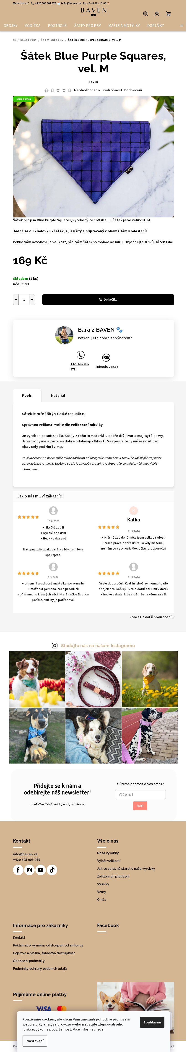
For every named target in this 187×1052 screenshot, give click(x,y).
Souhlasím (152, 1022)
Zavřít (52, 316)
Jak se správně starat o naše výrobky (126, 868)
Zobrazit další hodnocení (151, 617)
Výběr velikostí (108, 860)
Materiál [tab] (58, 395)
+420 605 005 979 (79, 367)
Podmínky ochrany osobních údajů (40, 968)
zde (100, 1029)
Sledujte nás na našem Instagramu (98, 645)
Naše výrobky (108, 853)
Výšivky (103, 884)
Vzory (101, 891)
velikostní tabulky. (87, 424)
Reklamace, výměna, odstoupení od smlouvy (48, 945)
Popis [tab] (27, 395)
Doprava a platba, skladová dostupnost (44, 953)
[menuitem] (10, 26)
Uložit (22, 316)
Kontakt (19, 937)
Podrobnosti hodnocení (122, 90)
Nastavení (34, 1041)
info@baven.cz (107, 366)
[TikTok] (52, 870)
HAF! (140, 806)
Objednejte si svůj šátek (149, 242)
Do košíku (110, 299)
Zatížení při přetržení (113, 876)
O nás (101, 899)
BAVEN (93, 82)
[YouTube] (40, 870)
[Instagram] (29, 870)
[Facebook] (18, 870)
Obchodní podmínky (29, 960)
